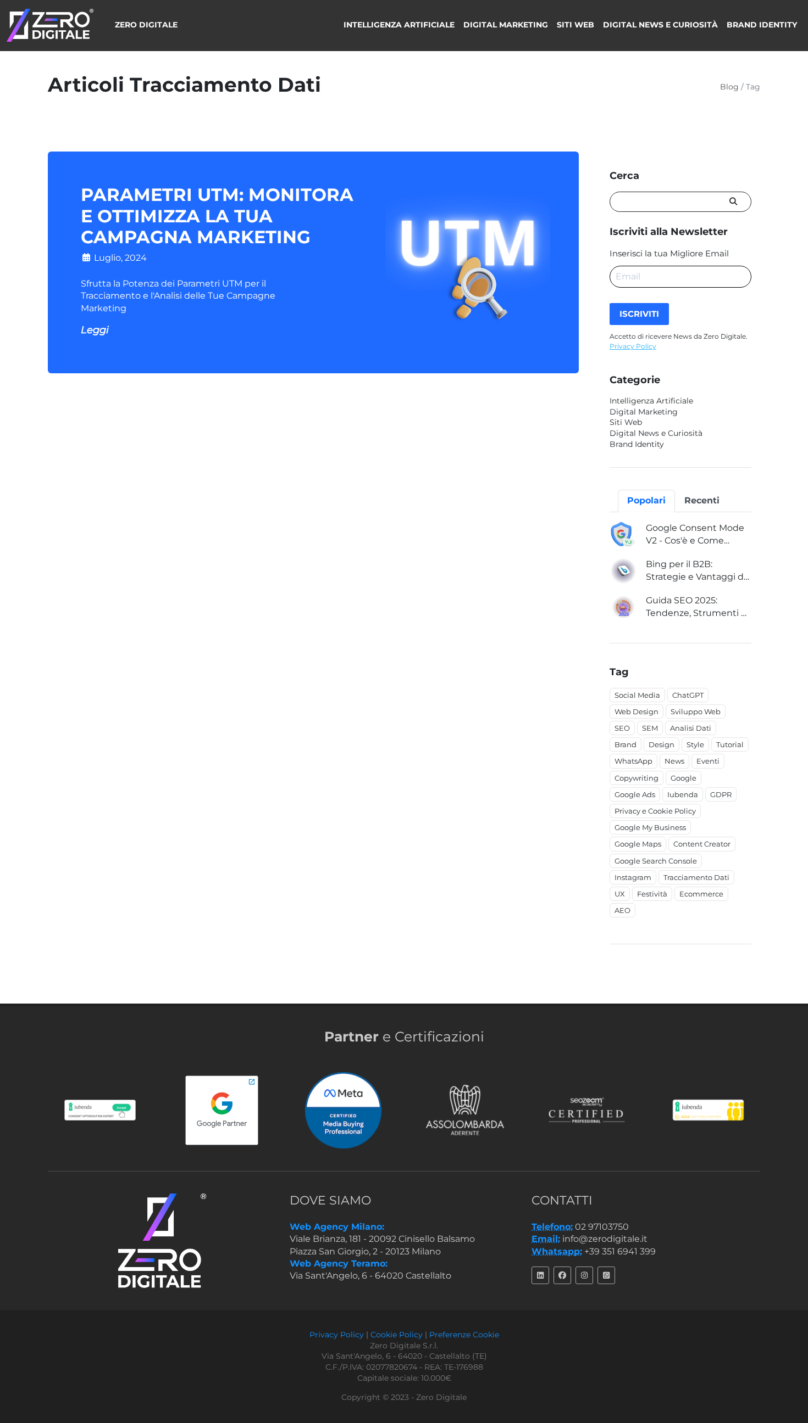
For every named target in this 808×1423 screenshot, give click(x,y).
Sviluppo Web (696, 711)
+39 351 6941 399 (620, 1251)
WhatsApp (633, 761)
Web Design (636, 711)
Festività (652, 893)
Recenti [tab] (702, 500)
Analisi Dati (690, 728)
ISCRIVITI (639, 314)
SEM (650, 728)
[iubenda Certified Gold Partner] (702, 1110)
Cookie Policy (396, 1335)
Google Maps (638, 843)
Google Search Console (656, 860)
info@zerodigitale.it (604, 1239)
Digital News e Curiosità (660, 25)
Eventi (708, 761)
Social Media (637, 695)
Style (695, 744)
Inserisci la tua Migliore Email (669, 253)
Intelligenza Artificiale (399, 25)
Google (683, 778)
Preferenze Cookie (464, 1335)
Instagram (633, 877)
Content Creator (701, 843)
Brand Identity (762, 25)
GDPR (721, 794)
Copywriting (636, 778)
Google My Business (650, 827)
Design (661, 744)
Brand (626, 744)
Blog (729, 87)
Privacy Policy (633, 346)
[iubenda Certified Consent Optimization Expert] (93, 1110)
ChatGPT (688, 695)
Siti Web (575, 25)
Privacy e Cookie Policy (655, 810)
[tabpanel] (680, 571)
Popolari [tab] (646, 500)
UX (620, 893)
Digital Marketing (505, 25)
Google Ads (635, 794)
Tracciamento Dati (696, 877)
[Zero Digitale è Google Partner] (215, 1110)
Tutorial (730, 744)
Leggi (95, 330)
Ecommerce (701, 893)
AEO (622, 910)
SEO (622, 728)
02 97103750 (602, 1227)
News (674, 761)
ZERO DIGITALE (146, 25)
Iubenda (682, 794)
